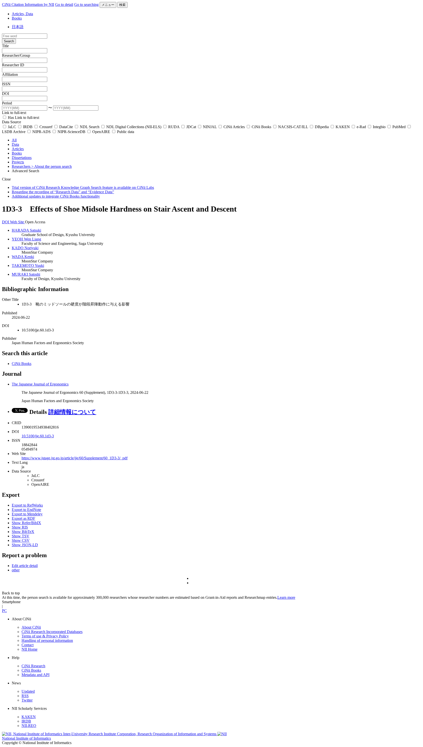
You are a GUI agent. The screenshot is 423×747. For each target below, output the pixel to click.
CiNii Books (261, 127)
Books (17, 18)
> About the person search (51, 166)
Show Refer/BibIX (26, 523)
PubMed (399, 127)
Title (5, 46)
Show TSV (20, 536)
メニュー (108, 5)
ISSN (6, 84)
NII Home (29, 649)
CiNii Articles (234, 127)
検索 (122, 5)
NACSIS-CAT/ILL (293, 127)
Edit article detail (25, 566)
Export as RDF (23, 518)
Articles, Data (22, 14)
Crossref (45, 127)
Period (7, 103)
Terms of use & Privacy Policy (45, 636)
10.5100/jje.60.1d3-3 (38, 436)
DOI (5, 93)
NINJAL (210, 127)
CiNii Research (33, 666)
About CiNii (31, 627)
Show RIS (20, 527)
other (16, 570)
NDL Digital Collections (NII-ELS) (133, 127)
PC (4, 611)
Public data (125, 132)
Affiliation (10, 74)
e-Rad (361, 127)
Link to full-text (14, 113)
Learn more (286, 597)
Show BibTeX (23, 532)
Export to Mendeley (27, 514)
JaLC (12, 127)
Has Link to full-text (23, 117)
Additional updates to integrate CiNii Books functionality (56, 196)
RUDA (173, 127)
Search (9, 41)
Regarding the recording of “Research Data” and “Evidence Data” (63, 192)
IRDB (28, 127)
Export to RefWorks (27, 505)
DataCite (66, 127)
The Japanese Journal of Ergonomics (40, 384)
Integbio (379, 127)
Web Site (17, 222)
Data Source (11, 122)
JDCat (191, 127)
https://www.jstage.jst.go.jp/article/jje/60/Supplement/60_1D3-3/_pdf (75, 458)
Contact (28, 645)
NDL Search (89, 127)
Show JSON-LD (25, 545)
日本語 (18, 27)
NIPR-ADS (41, 132)
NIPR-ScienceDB (71, 132)
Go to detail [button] (64, 4)
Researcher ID (13, 65)
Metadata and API (35, 675)
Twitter (27, 700)
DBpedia (322, 127)
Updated (28, 691)
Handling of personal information (47, 640)
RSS (25, 696)
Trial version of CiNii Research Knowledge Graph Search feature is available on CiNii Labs (83, 187)
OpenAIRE (101, 132)
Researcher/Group (16, 55)
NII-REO (29, 726)
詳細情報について (72, 412)
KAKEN (343, 127)
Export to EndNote (26, 510)
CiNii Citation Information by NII (28, 4)
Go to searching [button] (86, 4)
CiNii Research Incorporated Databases (52, 632)
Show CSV (21, 540)
